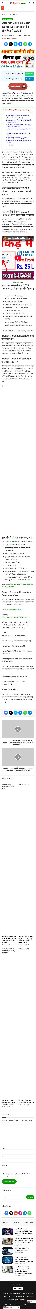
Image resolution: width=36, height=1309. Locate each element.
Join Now (29, 74)
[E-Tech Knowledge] (18, 3)
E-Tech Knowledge (9, 35)
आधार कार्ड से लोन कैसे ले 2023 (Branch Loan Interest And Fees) (18, 117)
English (9, 1307)
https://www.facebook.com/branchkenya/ (16, 617)
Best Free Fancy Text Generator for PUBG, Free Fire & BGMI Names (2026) (23, 1231)
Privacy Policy (13, 1299)
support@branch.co (14, 610)
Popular (16, 1222)
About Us (11, 1296)
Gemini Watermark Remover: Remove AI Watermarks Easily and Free (24, 1259)
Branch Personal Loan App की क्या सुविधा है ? (20, 130)
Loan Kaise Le (12, 14)
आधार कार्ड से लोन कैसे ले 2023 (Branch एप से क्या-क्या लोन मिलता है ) (20, 126)
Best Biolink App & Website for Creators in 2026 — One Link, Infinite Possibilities (24, 1241)
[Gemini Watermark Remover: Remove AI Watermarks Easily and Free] (7, 1260)
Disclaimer (22, 1299)
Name (4, 1148)
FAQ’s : (12, 145)
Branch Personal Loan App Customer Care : (19, 141)
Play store (15, 542)
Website (4, 1165)
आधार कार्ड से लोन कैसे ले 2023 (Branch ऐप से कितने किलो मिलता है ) (20, 121)
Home (5, 14)
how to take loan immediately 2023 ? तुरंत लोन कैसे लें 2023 (8, 1102)
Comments (29, 1222)
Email (4, 1157)
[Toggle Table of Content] (30, 112)
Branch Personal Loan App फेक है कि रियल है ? (19, 134)
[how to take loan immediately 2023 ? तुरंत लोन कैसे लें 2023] (9, 1023)
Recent (5, 1222)
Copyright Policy (28, 1296)
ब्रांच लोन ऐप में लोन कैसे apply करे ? (17, 138)
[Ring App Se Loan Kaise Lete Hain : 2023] (26, 1023)
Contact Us (18, 1296)
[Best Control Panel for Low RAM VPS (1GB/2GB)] (7, 1251)
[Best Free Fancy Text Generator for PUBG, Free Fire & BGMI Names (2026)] (7, 1231)
